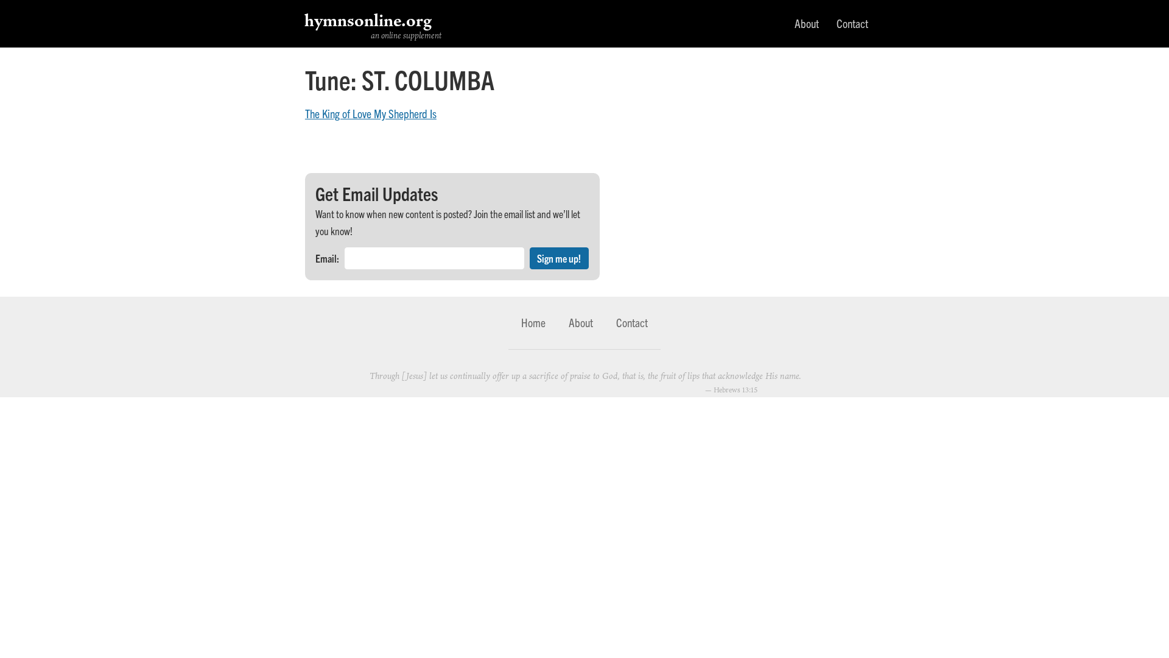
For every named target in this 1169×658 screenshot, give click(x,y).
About (807, 23)
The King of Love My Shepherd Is (371, 113)
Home (533, 322)
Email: (327, 258)
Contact (852, 23)
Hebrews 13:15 (735, 389)
